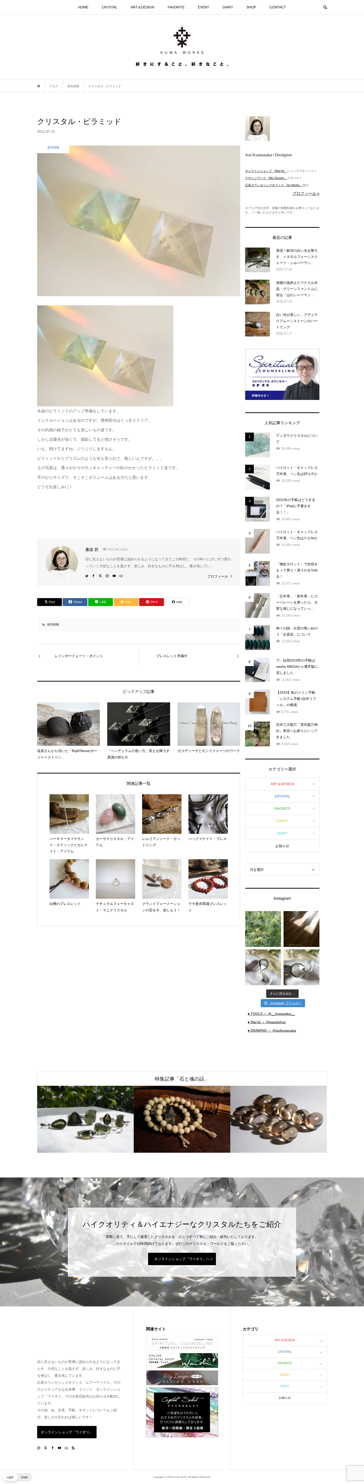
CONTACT (277, 7)
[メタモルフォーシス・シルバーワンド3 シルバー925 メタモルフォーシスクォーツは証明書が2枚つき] (263, 967)
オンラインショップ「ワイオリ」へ (182, 1259)
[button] (17, 1477)
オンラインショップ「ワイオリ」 (67, 1432)
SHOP (251, 7)
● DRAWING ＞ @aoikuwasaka (272, 1030)
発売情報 (53, 624)
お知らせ (282, 846)
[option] (85, 1119)
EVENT (203, 7)
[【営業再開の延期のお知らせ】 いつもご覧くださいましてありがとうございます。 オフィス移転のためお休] (263, 929)
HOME (83, 7)
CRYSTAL (109, 7)
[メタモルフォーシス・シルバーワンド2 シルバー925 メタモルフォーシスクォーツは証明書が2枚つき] (301, 967)
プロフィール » (305, 193)
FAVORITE (176, 7)
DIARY (228, 7)
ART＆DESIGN (142, 7)
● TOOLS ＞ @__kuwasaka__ (271, 1014)
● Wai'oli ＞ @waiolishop (267, 1022)
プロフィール (217, 576)
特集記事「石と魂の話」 (182, 1079)
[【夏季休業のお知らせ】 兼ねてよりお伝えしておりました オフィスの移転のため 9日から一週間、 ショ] (301, 929)
